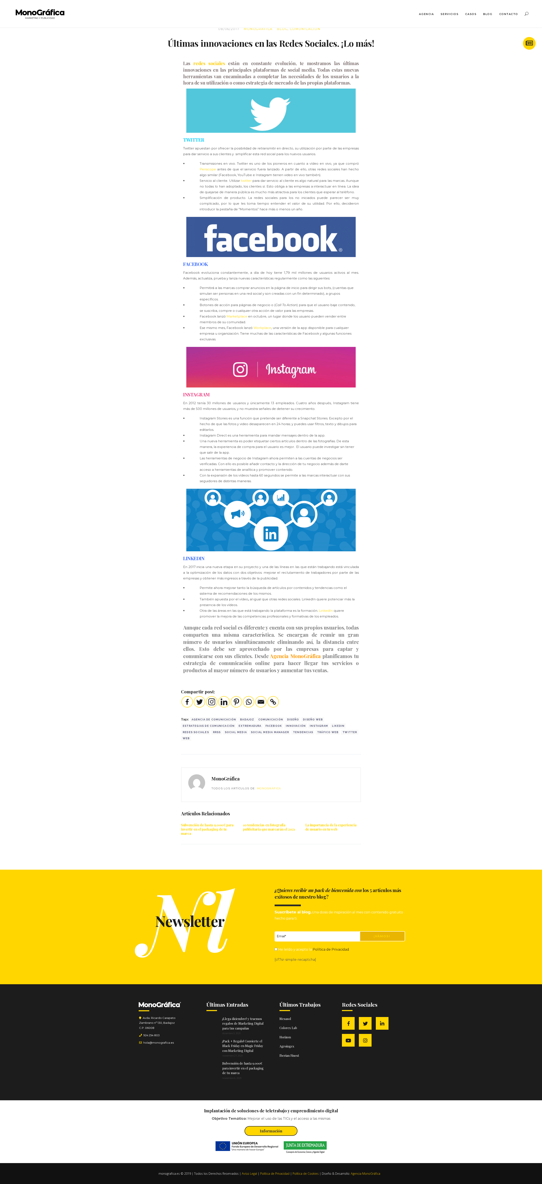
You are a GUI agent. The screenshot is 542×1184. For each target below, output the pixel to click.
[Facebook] (187, 702)
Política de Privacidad (331, 949)
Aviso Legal (249, 1174)
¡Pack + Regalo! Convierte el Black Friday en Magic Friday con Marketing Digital (242, 1046)
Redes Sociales (196, 732)
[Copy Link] (273, 702)
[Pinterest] (236, 702)
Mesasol (285, 1019)
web (186, 738)
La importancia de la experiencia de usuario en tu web (331, 827)
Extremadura (250, 725)
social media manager (270, 732)
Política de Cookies (306, 1174)
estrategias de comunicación (209, 725)
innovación (296, 725)
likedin (338, 725)
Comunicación (305, 29)
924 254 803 (151, 1035)
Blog (282, 29)
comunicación (270, 719)
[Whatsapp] (248, 702)
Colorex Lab (288, 1028)
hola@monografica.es (158, 1042)
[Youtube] (349, 1040)
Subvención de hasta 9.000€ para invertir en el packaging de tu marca (207, 829)
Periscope (208, 169)
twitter (246, 181)
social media (236, 732)
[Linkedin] (224, 702)
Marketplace (237, 316)
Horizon (285, 1037)
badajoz (247, 719)
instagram (319, 725)
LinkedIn (326, 611)
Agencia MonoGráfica (295, 656)
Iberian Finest (289, 1055)
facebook (273, 725)
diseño (293, 719)
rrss (217, 732)
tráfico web (328, 732)
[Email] (261, 702)
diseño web (313, 719)
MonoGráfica (258, 29)
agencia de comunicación (214, 719)
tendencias (303, 732)
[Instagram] (211, 702)
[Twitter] (199, 702)
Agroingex (286, 1046)
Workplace (262, 328)
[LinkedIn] (383, 1023)
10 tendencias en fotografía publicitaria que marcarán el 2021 (269, 827)
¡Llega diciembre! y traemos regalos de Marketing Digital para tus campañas (243, 1023)
